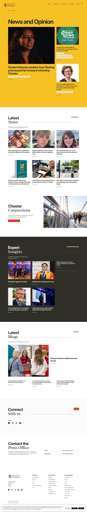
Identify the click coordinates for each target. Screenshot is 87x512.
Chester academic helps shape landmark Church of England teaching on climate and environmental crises (19, 182)
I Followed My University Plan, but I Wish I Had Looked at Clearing (17, 381)
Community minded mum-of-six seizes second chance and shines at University (66, 152)
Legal (66, 483)
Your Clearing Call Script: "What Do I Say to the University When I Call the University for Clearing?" (65, 382)
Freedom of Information (69, 487)
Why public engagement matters (17, 282)
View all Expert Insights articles (73, 246)
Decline (74, 508)
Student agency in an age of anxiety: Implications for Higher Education (42, 309)
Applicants (50, 477)
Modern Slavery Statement (70, 489)
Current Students (51, 479)
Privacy (66, 481)
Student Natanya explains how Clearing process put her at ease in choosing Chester (31, 70)
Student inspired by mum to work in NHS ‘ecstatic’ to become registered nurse (42, 152)
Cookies (66, 479)
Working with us (68, 495)
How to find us (35, 477)
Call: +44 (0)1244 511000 (70, 453)
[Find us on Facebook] (9, 423)
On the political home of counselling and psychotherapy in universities (18, 309)
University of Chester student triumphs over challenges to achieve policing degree (67, 182)
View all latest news (75, 117)
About (13, 10)
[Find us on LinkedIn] (21, 490)
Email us (52, 450)
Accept (81, 508)
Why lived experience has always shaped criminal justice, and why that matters (65, 263)
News (16, 10)
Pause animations (13, 502)
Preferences (68, 508)
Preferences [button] (39, 509)
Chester (62, 53)
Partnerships (67, 493)
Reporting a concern (52, 493)
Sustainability (70, 57)
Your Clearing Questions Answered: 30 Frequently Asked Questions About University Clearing (41, 382)
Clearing (10, 76)
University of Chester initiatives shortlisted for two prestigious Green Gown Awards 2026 (67, 49)
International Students (52, 481)
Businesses (50, 489)
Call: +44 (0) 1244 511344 (70, 450)
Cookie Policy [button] (15, 509)
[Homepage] (9, 5)
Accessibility (67, 477)
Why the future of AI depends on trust (43, 282)
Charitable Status (68, 485)
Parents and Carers (51, 483)
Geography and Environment (61, 57)
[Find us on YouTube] (20, 423)
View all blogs (76, 331)
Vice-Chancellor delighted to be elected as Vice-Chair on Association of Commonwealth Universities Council (67, 86)
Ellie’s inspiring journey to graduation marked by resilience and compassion (19, 151)
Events (33, 483)
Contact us (34, 479)
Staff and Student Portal (36, 485)
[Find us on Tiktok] (15, 490)
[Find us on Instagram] (13, 423)
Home (9, 10)
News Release (15, 76)
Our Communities (51, 491)
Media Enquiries (52, 453)
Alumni (49, 487)
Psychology (21, 76)
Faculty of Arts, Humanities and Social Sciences (64, 55)
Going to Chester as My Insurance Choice (63, 359)
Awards (58, 53)
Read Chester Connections (14, 220)
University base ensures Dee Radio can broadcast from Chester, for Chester (43, 181)
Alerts (33, 487)
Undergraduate (27, 76)
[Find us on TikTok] (16, 423)
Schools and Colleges (52, 485)
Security (66, 497)
